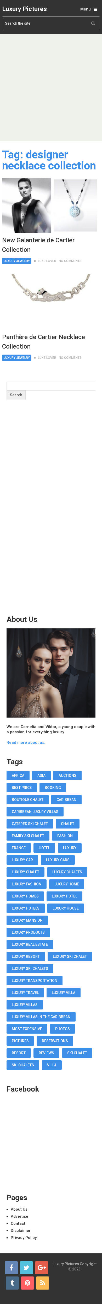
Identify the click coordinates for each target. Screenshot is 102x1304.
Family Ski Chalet (28, 836)
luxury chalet (25, 872)
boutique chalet (27, 800)
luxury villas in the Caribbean (41, 1017)
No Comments (70, 261)
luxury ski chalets (30, 968)
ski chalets (23, 1065)
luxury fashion (26, 884)
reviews (46, 1053)
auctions (67, 775)
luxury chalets (67, 872)
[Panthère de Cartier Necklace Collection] (51, 301)
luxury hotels (25, 908)
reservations (55, 1041)
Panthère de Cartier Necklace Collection (43, 341)
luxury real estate (30, 944)
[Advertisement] (51, 87)
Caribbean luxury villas (35, 812)
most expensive (27, 1029)
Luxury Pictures (24, 9)
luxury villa (63, 993)
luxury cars (58, 860)
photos (62, 1029)
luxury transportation (34, 981)
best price (22, 787)
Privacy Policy (24, 1237)
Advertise (19, 1216)
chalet (67, 824)
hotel (44, 848)
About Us (19, 1209)
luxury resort (26, 956)
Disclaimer (21, 1230)
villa (51, 1065)
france (19, 848)
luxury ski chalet (70, 956)
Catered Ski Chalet (30, 824)
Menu (85, 9)
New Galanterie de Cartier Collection (38, 245)
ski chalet (77, 1053)
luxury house (66, 908)
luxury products (28, 932)
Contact (18, 1223)
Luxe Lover (47, 261)
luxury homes (25, 896)
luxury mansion (27, 920)
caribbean (66, 800)
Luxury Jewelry (17, 261)
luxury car (22, 860)
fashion (65, 836)
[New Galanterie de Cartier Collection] (51, 205)
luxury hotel (64, 896)
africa (18, 775)
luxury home (66, 884)
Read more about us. (26, 742)
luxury (69, 848)
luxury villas (25, 1005)
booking (53, 787)
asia (41, 775)
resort (19, 1053)
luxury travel (25, 993)
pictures (20, 1041)
